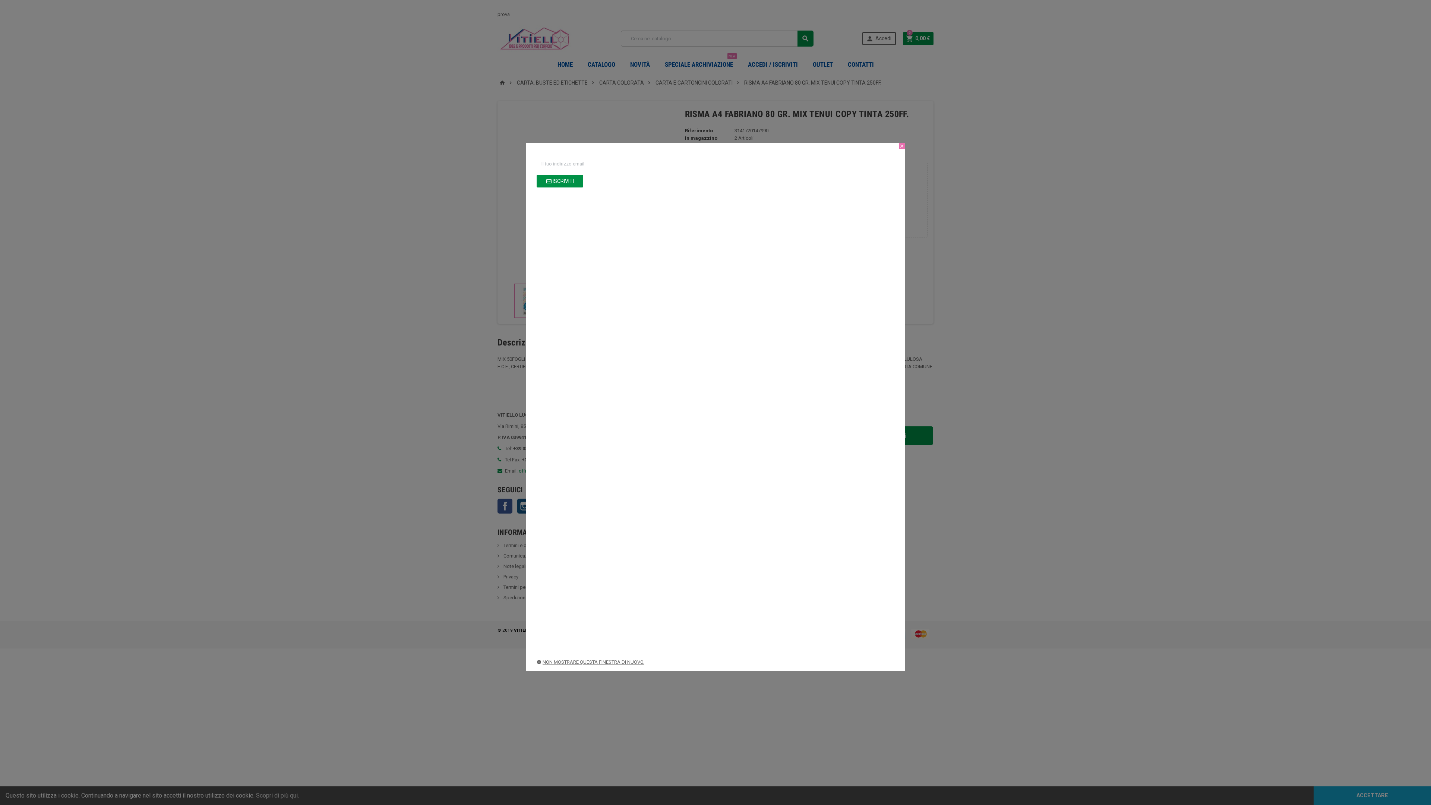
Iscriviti (563, 181)
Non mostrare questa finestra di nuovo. (593, 662)
